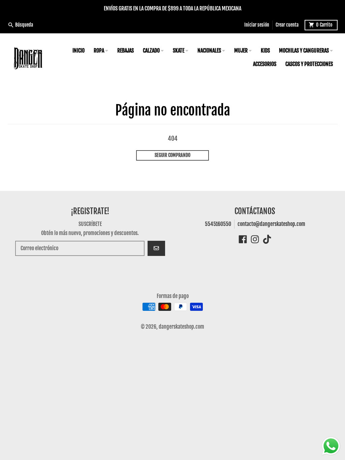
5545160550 (218, 224)
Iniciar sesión (256, 25)
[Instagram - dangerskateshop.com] (254, 239)
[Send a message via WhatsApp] (331, 446)
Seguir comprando (172, 155)
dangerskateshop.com (181, 326)
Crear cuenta (287, 25)
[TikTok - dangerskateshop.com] (267, 239)
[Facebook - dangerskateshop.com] (242, 239)
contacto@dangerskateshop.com (271, 224)
